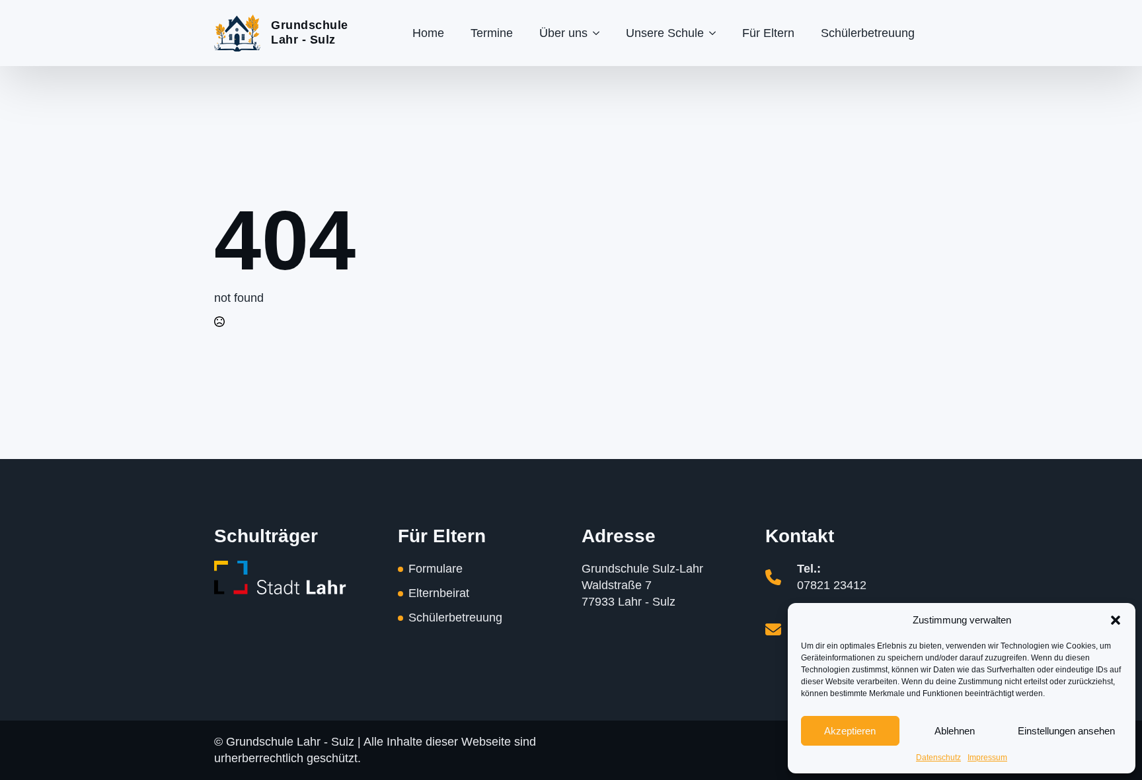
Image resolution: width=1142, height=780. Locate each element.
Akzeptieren (850, 730)
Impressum (987, 757)
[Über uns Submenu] (600, 33)
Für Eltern (768, 33)
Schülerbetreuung (868, 33)
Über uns (563, 33)
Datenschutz (938, 757)
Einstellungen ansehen (1066, 730)
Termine (492, 33)
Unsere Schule (665, 33)
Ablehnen (954, 730)
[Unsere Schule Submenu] (716, 33)
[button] (1115, 620)
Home (428, 33)
